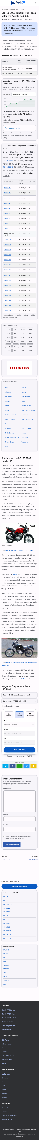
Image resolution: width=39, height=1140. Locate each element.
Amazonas (8, 397)
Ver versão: (7, 94)
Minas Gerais (9, 442)
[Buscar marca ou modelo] (35, 3)
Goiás (7, 424)
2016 (22, 329)
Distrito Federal (10, 415)
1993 (8, 350)
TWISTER (6, 965)
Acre (6, 388)
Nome (5, 814)
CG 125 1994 (7, 290)
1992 (15, 350)
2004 (15, 337)
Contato (4, 1112)
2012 (22, 333)
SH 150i (5, 976)
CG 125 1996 (7, 280)
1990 (30, 350)
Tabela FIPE (5, 9)
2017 (15, 329)
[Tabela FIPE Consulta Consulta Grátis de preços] (19, 3)
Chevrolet (5, 1078)
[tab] (8, 714)
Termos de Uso (7, 1120)
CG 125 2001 (7, 255)
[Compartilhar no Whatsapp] (19, 766)
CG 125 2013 (7, 213)
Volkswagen (6, 1074)
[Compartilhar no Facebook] (13, 766)
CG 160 (5, 954)
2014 (8, 333)
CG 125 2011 (7, 223)
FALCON (6, 950)
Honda (12, 9)
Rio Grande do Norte (28, 410)
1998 (30, 342)
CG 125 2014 (7, 208)
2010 (8, 337)
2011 (30, 333)
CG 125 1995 (7, 285)
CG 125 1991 (7, 305)
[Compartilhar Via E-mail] (33, 766)
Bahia (7, 406)
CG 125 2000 (7, 260)
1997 (8, 346)
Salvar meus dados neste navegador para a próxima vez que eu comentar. (19, 837)
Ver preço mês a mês (12, 128)
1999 (22, 342)
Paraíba (24, 388)
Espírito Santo (10, 419)
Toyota (4, 1093)
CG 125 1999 (7, 265)
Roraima (24, 424)
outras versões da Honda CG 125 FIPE (19, 550)
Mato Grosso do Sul (12, 438)
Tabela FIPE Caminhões (10, 1018)
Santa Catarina (26, 428)
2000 (15, 342)
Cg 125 (17, 9)
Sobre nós (5, 1108)
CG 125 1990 (7, 310)
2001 (8, 342)
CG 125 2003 (7, 244)
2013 (15, 333)
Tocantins (25, 442)
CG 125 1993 (7, 295)
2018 (8, 329)
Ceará (7, 410)
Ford (3, 1086)
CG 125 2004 (8, 161)
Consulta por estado (9, 1026)
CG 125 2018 (7, 188)
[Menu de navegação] (4, 2)
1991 (22, 350)
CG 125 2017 (7, 193)
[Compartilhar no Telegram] (27, 766)
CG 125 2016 (7, 198)
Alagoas (8, 392)
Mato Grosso (9, 433)
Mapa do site (6, 1029)
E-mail (5, 825)
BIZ (4, 957)
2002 (30, 337)
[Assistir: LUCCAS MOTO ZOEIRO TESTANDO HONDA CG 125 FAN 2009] (20, 648)
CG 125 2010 (8, 167)
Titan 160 (6, 980)
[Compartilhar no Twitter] (5, 766)
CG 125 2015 (7, 203)
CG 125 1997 (7, 275)
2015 (30, 329)
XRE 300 (6, 969)
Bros (4, 984)
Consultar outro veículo (19, 886)
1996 (15, 346)
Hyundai (4, 1097)
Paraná (24, 392)
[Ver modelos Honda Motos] (19, 368)
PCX (4, 961)
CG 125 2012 (7, 218)
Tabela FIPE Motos (8, 1014)
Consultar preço (19, 750)
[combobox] (19, 724)
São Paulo (25, 438)
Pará (6, 447)
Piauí (23, 401)
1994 (30, 346)
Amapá (7, 401)
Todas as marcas (8, 1022)
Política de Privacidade (9, 1116)
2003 (22, 337)
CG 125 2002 (7, 249)
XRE (4, 973)
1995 (22, 346)
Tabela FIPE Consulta (21, 679)
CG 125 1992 (7, 300)
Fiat (3, 1082)
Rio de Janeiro (26, 406)
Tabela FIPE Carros (8, 1010)
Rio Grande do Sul (28, 419)
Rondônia (25, 415)
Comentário (7, 788)
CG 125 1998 (7, 270)
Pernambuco (26, 397)
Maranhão (8, 428)
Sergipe (24, 433)
